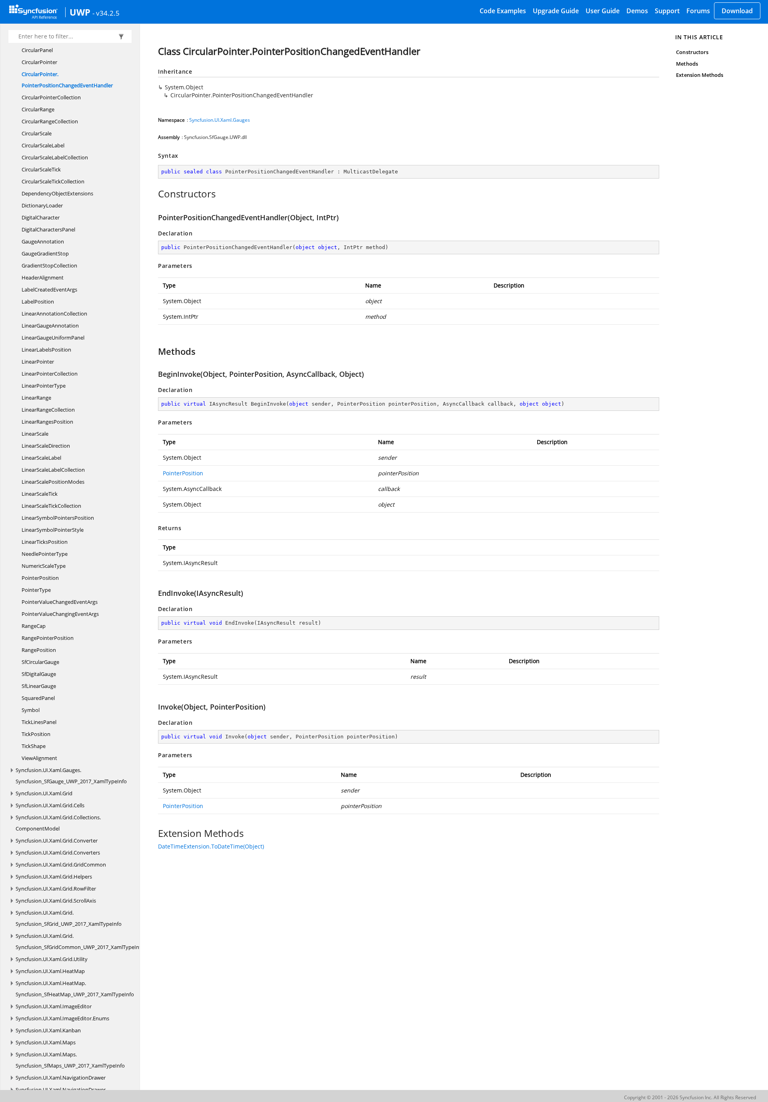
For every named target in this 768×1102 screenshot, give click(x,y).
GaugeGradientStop (45, 253)
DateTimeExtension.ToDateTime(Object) (211, 846)
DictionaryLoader (42, 205)
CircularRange (38, 109)
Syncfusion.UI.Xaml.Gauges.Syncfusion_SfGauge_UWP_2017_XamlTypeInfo (71, 775)
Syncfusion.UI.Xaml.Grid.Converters (58, 852)
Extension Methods (699, 74)
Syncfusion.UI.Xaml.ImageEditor (54, 1006)
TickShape (34, 746)
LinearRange (36, 397)
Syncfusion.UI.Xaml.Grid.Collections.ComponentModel (58, 823)
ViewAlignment (39, 758)
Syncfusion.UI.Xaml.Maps (46, 1042)
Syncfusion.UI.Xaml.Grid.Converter (57, 840)
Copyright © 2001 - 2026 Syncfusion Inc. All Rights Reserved (690, 1097)
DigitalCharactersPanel (48, 229)
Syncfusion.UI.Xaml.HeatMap (50, 971)
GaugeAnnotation (43, 241)
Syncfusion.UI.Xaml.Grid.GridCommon (61, 864)
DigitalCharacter (41, 217)
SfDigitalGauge (39, 674)
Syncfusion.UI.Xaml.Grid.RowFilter (56, 888)
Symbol (31, 710)
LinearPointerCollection (50, 373)
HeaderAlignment (43, 277)
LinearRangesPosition (47, 421)
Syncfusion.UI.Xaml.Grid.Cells (50, 805)
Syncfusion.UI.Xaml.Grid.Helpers (54, 876)
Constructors (692, 52)
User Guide (603, 10)
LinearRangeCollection (48, 409)
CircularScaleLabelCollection (55, 157)
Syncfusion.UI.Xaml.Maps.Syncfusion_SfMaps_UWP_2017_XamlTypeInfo (70, 1060)
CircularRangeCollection (50, 121)
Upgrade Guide (556, 10)
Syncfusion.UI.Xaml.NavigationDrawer (61, 1077)
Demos (637, 10)
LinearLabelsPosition (46, 349)
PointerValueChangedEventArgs (60, 601)
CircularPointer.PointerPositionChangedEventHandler (67, 79)
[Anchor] (153, 194)
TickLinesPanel (39, 722)
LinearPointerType (44, 385)
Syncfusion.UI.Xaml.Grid (44, 793)
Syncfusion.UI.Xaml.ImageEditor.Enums (62, 1018)
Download (737, 10)
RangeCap (34, 625)
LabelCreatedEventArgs (49, 289)
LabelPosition (38, 301)
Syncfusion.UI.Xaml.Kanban (48, 1030)
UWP (80, 12)
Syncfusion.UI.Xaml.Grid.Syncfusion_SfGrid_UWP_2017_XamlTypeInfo (69, 918)
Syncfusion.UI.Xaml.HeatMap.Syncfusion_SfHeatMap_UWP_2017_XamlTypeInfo (75, 988)
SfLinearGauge (39, 686)
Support (667, 10)
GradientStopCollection (49, 265)
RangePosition (39, 650)
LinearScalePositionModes (53, 481)
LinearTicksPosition (45, 541)
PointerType (36, 589)
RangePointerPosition (48, 637)
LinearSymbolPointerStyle (53, 529)
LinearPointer (38, 361)
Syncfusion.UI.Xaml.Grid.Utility (52, 959)
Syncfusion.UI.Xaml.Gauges (219, 120)
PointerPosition (40, 577)
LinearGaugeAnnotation (50, 325)
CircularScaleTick (41, 169)
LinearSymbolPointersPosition (58, 517)
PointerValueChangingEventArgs (60, 613)
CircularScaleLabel (43, 145)
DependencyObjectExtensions (57, 193)
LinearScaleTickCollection (51, 505)
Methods (687, 63)
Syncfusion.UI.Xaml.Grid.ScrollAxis (56, 900)
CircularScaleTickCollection (53, 181)
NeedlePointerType (45, 553)
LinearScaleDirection (46, 445)
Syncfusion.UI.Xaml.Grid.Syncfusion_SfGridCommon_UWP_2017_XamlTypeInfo (80, 941)
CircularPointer (39, 62)
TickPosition (36, 734)
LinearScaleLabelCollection (53, 469)
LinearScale (35, 433)
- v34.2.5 (106, 12)
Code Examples (503, 10)
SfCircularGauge (40, 662)
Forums (698, 10)
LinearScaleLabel (41, 457)
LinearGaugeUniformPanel (53, 337)
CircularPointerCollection (51, 97)
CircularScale (37, 133)
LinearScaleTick (40, 493)
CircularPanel (37, 50)
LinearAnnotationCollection (54, 313)
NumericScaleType (44, 565)
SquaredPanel (38, 698)
